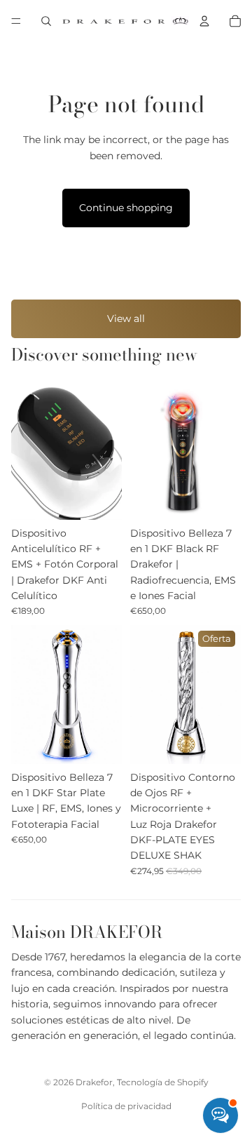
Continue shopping (126, 207)
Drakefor (94, 1082)
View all (126, 318)
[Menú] (16, 21)
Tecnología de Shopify (163, 1082)
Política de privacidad (126, 1106)
